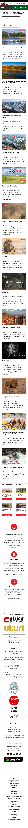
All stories (14, 802)
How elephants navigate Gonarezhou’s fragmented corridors (14, 82)
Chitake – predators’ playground (12, 221)
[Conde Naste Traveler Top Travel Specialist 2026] (14, 705)
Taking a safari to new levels (11, 397)
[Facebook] (8, 754)
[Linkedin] (19, 754)
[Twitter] (11, 754)
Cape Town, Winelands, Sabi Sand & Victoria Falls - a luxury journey (21, 511)
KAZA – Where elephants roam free (13, 48)
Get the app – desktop (14, 783)
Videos (14, 807)
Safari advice (14, 793)
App (14, 776)
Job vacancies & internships (14, 819)
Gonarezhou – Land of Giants (11, 327)
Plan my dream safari (20, 7)
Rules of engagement (14, 809)
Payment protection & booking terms (14, 796)
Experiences (14, 791)
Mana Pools (5, 292)
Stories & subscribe (14, 798)
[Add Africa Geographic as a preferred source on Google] (14, 761)
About (14, 811)
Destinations (14, 789)
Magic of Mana (6, 361)
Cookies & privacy (14, 820)
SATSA (12, 568)
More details (7, 498)
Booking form (14, 794)
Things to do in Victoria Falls (10, 152)
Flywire (6, 563)
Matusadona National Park (10, 186)
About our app (14, 785)
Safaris (14, 787)
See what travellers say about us (14, 574)
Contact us (14, 817)
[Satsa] (14, 712)
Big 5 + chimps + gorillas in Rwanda (20, 495)
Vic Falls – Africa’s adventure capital (13, 467)
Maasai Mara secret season (6, 510)
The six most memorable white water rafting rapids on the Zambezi (13, 433)
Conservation (14, 804)
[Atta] (14, 718)
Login (14, 778)
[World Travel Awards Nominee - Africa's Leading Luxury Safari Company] (14, 693)
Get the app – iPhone (14, 780)
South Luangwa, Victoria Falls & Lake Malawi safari (7, 495)
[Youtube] (14, 754)
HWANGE (4, 257)
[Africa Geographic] (5, 3)
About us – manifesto (14, 815)
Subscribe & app (14, 801)
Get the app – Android (14, 781)
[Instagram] (17, 754)
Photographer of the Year (14, 806)
